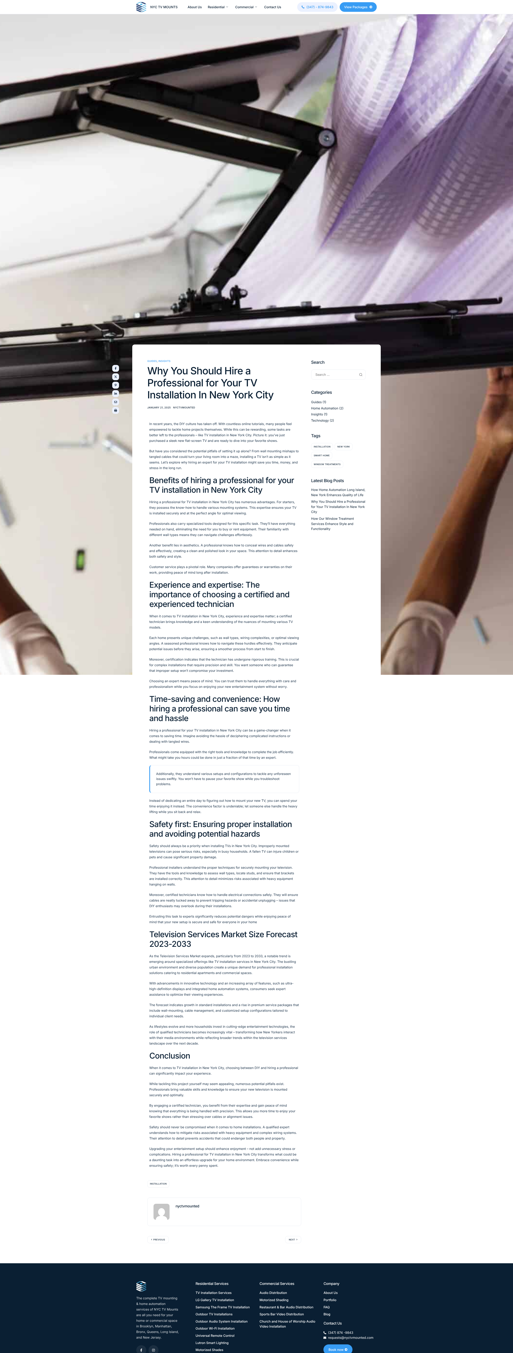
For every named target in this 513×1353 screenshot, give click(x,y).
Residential (216, 7)
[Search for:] (338, 375)
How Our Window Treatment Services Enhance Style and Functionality (332, 524)
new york (343, 446)
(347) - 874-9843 (319, 7)
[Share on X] (115, 376)
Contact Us (272, 7)
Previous (159, 1239)
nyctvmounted (184, 407)
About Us (195, 7)
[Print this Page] (115, 410)
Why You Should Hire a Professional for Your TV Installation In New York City (338, 507)
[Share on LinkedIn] (115, 393)
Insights (164, 361)
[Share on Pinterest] (115, 385)
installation (158, 1183)
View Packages (356, 7)
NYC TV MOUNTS (164, 7)
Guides (152, 361)
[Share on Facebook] (115, 368)
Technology (320, 420)
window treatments (327, 464)
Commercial (244, 7)
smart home (322, 455)
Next (292, 1239)
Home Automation (324, 408)
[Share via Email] (115, 402)
